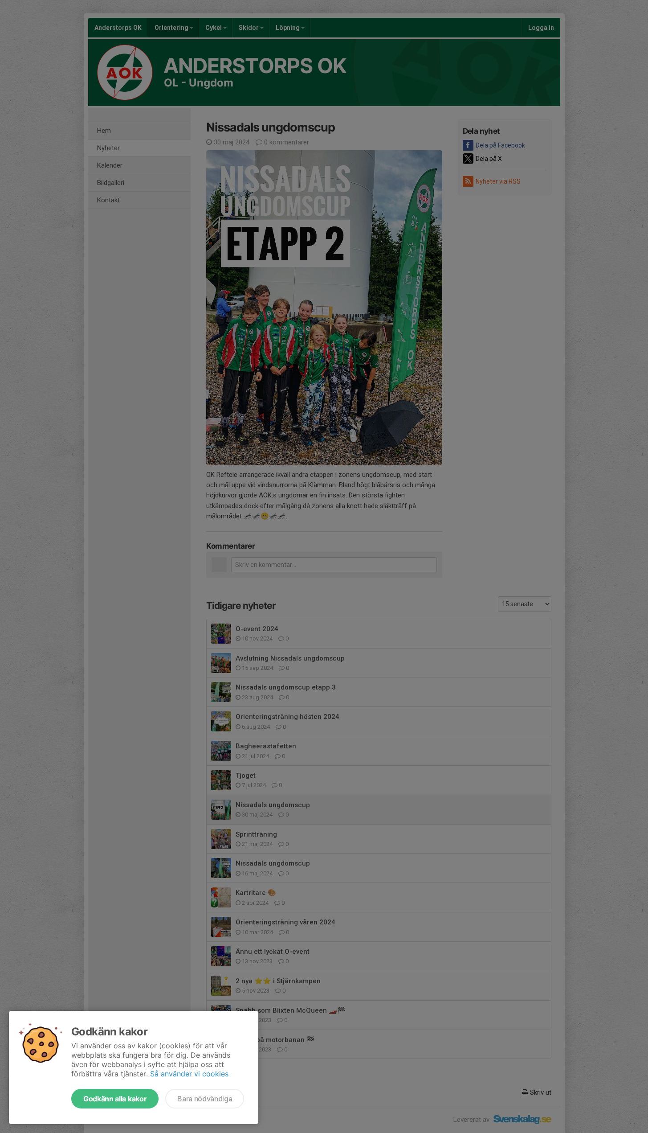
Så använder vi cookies (189, 1073)
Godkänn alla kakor (115, 1098)
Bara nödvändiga (204, 1098)
